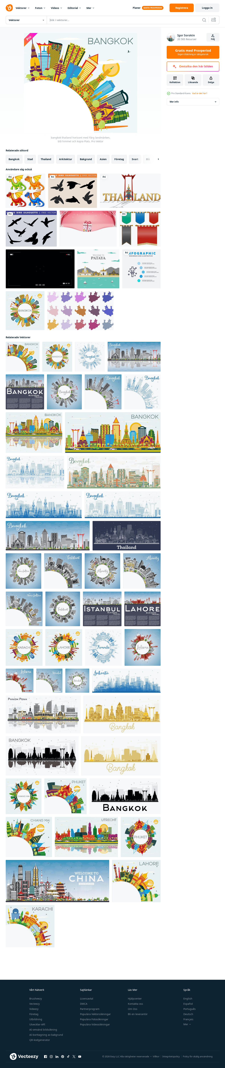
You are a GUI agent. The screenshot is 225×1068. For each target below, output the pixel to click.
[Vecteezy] (9, 7)
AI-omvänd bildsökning (43, 1029)
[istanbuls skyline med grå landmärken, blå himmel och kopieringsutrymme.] (102, 609)
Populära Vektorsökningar (95, 1014)
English (187, 998)
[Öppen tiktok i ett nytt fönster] (68, 1056)
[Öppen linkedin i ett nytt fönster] (56, 1056)
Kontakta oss (135, 1003)
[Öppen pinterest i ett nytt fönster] (62, 1056)
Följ (213, 39)
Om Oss (132, 1009)
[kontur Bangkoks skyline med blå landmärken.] (44, 504)
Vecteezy (34, 1003)
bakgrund (86, 159)
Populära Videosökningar (95, 1024)
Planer (137, 7)
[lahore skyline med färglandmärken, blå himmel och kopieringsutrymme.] (142, 609)
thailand (46, 159)
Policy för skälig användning (198, 1056)
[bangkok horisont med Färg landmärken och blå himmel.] (113, 432)
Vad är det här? (199, 93)
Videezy (33, 1009)
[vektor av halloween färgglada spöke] (80, 310)
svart (135, 159)
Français (188, 1019)
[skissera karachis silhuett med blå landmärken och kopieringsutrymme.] (103, 647)
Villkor (156, 1056)
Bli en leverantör (138, 1014)
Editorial (73, 8)
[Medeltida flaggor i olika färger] (140, 229)
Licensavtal (86, 998)
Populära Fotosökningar (94, 1019)
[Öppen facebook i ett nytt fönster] (45, 1056)
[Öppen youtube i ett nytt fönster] (79, 1056)
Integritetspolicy (171, 1056)
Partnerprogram (89, 1009)
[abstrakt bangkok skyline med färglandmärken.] (114, 472)
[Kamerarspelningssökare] (40, 268)
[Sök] (204, 20)
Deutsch (188, 1014)
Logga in (207, 7)
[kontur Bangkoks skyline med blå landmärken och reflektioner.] (35, 472)
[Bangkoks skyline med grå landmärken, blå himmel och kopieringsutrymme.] (25, 391)
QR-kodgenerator (39, 1040)
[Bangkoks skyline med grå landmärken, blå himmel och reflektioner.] (134, 357)
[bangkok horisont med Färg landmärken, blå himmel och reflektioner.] (34, 432)
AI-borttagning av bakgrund (46, 1034)
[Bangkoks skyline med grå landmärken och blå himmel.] (48, 535)
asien (103, 159)
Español (188, 1003)
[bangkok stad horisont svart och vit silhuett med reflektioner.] (42, 756)
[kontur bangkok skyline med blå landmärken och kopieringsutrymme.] (90, 357)
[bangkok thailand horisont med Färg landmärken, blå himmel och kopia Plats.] (25, 310)
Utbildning (35, 1019)
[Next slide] (155, 159)
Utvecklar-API (37, 1024)
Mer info (174, 101)
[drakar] (25, 191)
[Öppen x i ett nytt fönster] (74, 1056)
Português (189, 1009)
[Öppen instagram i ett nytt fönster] (51, 1056)
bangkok (14, 159)
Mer (88, 8)
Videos (55, 8)
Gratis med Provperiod (193, 52)
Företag (33, 1014)
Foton (38, 8)
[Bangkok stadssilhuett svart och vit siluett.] (125, 796)
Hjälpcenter (135, 998)
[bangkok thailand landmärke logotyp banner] (130, 191)
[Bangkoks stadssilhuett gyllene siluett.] (122, 714)
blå (148, 159)
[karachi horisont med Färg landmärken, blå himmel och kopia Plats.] (24, 647)
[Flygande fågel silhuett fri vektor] (72, 191)
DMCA (83, 1003)
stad (30, 159)
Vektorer (21, 8)
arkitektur (65, 159)
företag (119, 159)
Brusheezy (35, 998)
